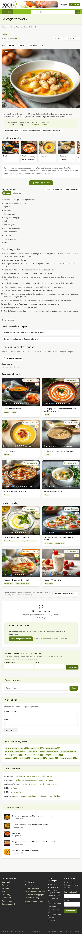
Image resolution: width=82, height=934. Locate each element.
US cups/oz (17, 193)
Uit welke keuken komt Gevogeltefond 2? (21, 339)
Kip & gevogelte (39, 758)
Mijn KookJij (6, 895)
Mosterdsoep (9, 451)
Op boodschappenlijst (54, 189)
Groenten (24, 758)
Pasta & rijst (10, 758)
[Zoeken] (77, 12)
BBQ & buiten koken (54, 755)
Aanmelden (72, 667)
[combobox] (53, 12)
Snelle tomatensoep (12, 409)
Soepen (5, 34)
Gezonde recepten (68, 758)
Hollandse (35, 124)
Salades (6, 412)
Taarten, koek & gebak (22, 583)
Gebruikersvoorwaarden (35, 891)
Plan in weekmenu (72, 189)
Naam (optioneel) (9, 662)
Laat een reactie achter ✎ (52, 131)
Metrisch (6, 193)
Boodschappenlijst (9, 904)
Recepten (19, 27)
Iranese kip (16, 833)
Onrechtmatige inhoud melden (34, 902)
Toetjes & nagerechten (11, 541)
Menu (9, 12)
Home (13, 27)
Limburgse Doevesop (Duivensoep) (59, 451)
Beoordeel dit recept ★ (31, 131)
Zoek (74, 688)
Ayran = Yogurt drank (53, 580)
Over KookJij (6, 882)
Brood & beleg (59, 543)
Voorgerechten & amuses (29, 541)
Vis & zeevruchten (68, 751)
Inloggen (64, 5)
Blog (3, 891)
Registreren (75, 5)
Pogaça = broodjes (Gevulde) (16, 580)
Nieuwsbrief (6, 898)
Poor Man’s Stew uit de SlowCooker (25, 850)
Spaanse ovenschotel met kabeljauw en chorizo (30, 824)
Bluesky (59, 931)
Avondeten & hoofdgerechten (16, 748)
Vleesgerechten (53, 748)
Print (41, 45)
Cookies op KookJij (32, 888)
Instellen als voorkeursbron (65, 594)
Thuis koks (29, 885)
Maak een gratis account (21, 639)
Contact (5, 885)
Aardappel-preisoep (53, 491)
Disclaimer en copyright (34, 895)
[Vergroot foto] (5, 105)
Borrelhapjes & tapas (13, 755)
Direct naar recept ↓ (12, 131)
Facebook (77, 931)
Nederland (45, 124)
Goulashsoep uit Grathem (15, 491)
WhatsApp (12, 45)
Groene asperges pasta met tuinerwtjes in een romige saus (34, 816)
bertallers (13, 39)
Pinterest (22, 45)
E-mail (37, 662)
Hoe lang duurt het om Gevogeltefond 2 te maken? (25, 332)
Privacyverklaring (32, 898)
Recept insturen (8, 901)
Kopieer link (33, 45)
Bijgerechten (49, 543)
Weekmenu (29, 882)
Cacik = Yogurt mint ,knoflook (16, 537)
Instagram (68, 931)
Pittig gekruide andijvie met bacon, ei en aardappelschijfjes (34, 842)
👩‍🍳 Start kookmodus (41, 183)
